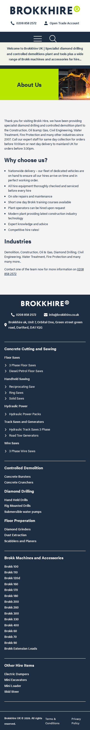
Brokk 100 (11, 566)
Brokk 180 (11, 596)
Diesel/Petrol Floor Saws (26, 371)
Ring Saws (16, 392)
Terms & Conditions (52, 721)
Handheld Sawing (17, 379)
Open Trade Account (64, 23)
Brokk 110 (11, 572)
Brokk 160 (11, 584)
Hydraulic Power (16, 406)
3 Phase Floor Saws (22, 365)
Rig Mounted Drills (17, 505)
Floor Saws (12, 357)
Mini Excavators (15, 680)
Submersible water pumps (23, 511)
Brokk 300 (11, 613)
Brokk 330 (11, 619)
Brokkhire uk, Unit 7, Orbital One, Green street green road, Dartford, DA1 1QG (45, 325)
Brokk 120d (12, 578)
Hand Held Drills (16, 500)
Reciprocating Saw (22, 386)
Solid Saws (16, 398)
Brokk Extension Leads (20, 648)
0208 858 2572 (26, 23)
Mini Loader (12, 686)
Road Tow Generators (23, 435)
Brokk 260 (11, 607)
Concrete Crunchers (18, 482)
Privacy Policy (76, 721)
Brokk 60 (10, 631)
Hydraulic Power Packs (25, 414)
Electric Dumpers (16, 674)
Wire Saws (11, 443)
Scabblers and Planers (20, 541)
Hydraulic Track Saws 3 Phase (29, 429)
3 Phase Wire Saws (22, 451)
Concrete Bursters (17, 476)
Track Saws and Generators (24, 421)
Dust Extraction (15, 535)
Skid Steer (11, 691)
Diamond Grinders (17, 529)
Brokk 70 (10, 637)
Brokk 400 (11, 625)
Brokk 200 (11, 601)
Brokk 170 (11, 590)
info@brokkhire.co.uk (64, 314)
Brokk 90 (10, 643)
